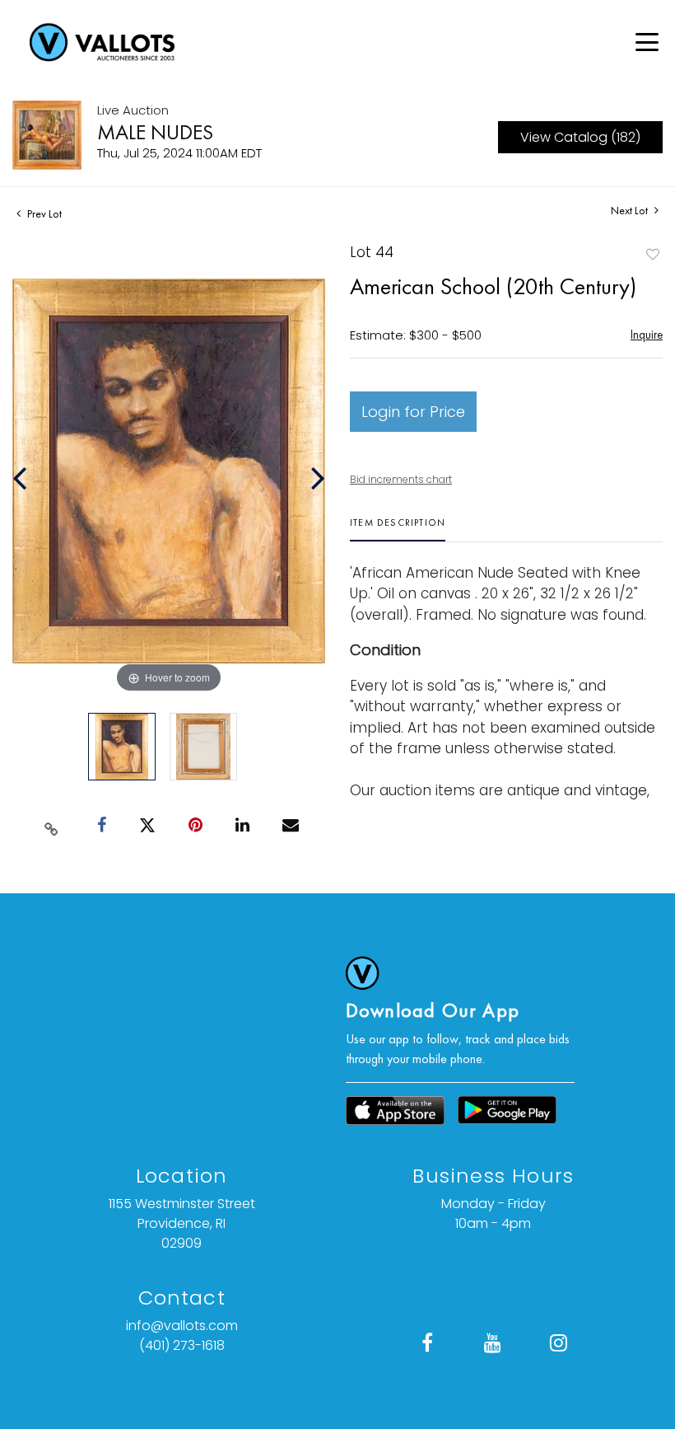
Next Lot (630, 211)
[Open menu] (647, 42)
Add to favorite (653, 254)
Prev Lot (43, 213)
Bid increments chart (401, 479)
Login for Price (413, 411)
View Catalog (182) (580, 137)
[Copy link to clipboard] (52, 826)
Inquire (647, 334)
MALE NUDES (155, 132)
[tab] (397, 529)
